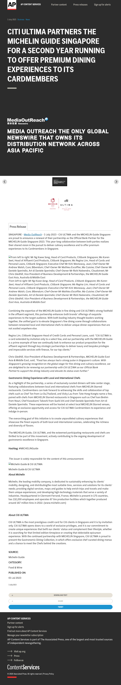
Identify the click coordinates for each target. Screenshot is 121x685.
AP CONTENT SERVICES (19, 618)
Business (21, 19)
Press (16, 655)
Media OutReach (33, 234)
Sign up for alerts (102, 4)
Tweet (60, 607)
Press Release (18, 227)
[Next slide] (116, 181)
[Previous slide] (4, 181)
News (28, 19)
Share (60, 601)
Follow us (18, 660)
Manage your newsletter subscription (25, 635)
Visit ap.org (19, 651)
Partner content (59, 4)
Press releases (80, 4)
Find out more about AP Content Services (27, 631)
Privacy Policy (48, 673)
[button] (59, 181)
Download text (60, 595)
